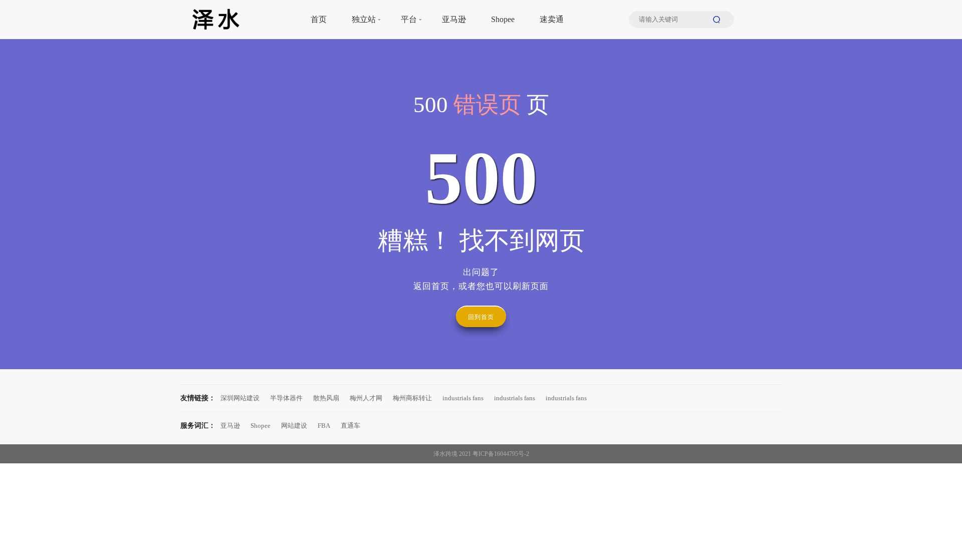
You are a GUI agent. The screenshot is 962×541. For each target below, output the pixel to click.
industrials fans (463, 398)
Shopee (503, 19)
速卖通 (552, 19)
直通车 (350, 425)
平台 (409, 19)
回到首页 (481, 317)
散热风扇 (326, 398)
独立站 (364, 19)
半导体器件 (286, 398)
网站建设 (294, 425)
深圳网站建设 (240, 398)
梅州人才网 (366, 398)
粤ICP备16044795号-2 (500, 453)
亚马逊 (454, 19)
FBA (324, 425)
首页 (319, 19)
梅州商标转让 (412, 398)
